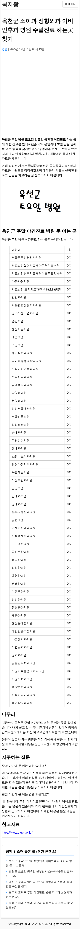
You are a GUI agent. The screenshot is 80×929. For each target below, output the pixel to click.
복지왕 (10, 4)
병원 (5, 49)
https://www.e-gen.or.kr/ (17, 832)
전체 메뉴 (70, 4)
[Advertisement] (40, 94)
